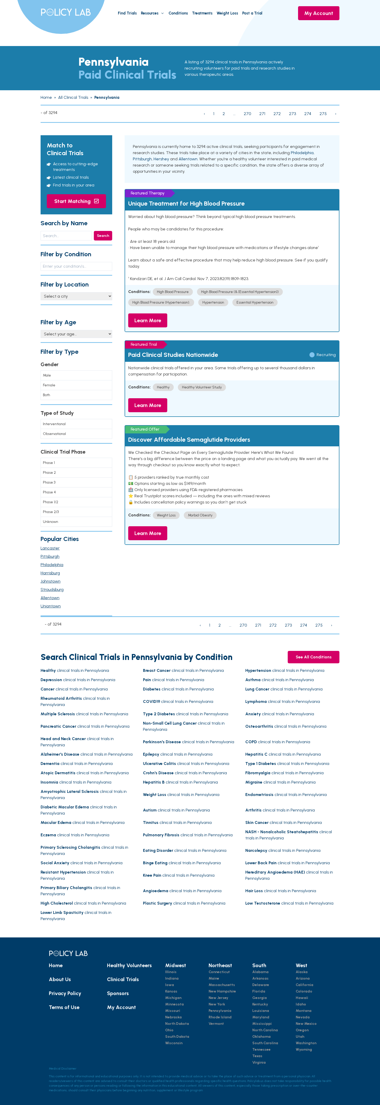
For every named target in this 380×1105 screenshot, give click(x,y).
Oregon (302, 1030)
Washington (306, 1043)
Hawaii (302, 998)
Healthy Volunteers (129, 965)
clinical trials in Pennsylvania (75, 670)
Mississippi (262, 1023)
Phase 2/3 (51, 512)
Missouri (172, 1011)
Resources (149, 13)
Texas (257, 1056)
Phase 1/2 (50, 502)
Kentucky (260, 1004)
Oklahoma (261, 1036)
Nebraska (173, 1017)
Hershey (161, 158)
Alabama (260, 972)
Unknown (50, 522)
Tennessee (261, 1049)
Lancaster (50, 548)
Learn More (147, 320)
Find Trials (127, 13)
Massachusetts (222, 985)
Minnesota (174, 1004)
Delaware (260, 985)
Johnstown (50, 581)
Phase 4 (49, 492)
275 (323, 113)
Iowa (169, 985)
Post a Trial (252, 13)
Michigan (173, 998)
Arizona (303, 978)
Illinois (171, 972)
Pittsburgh (50, 556)
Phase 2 (49, 472)
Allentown (50, 597)
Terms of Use (64, 1007)
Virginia (259, 1062)
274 (307, 113)
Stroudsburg (52, 589)
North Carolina (265, 1030)
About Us (60, 979)
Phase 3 (49, 482)
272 (277, 113)
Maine (214, 978)
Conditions (178, 13)
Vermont (216, 1023)
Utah (300, 1036)
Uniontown (51, 606)
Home (56, 965)
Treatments (202, 13)
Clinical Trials (123, 979)
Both (46, 395)
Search (103, 236)
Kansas (171, 991)
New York (217, 1004)
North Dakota (177, 1023)
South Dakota (177, 1036)
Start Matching (73, 201)
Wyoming (304, 1049)
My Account (318, 13)
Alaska (302, 972)
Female (49, 385)
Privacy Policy (65, 993)
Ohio (169, 1030)
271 (262, 113)
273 (292, 113)
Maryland (260, 1017)
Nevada (303, 1017)
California (304, 985)
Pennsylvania (220, 1011)
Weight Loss (227, 13)
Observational (54, 434)
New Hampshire (222, 991)
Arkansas (260, 978)
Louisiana (260, 1011)
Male (47, 375)
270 (247, 113)
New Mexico (306, 1023)
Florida (258, 991)
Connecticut (219, 972)
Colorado (304, 991)
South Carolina (265, 1043)
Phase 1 (49, 463)
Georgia (259, 998)
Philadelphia (52, 564)
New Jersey (218, 998)
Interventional (54, 424)
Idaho (301, 1004)
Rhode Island (220, 1017)
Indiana (172, 978)
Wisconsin (174, 1043)
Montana (303, 1011)
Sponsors (118, 993)
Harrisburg (50, 572)
